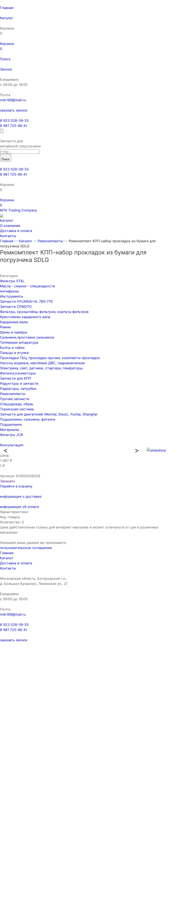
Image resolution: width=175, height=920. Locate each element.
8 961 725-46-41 (13, 125)
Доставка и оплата (16, 563)
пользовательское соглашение (26, 548)
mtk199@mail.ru (13, 100)
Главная (6, 241)
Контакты (8, 568)
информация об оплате (19, 507)
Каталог (25, 241)
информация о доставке (20, 496)
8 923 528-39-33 (14, 120)
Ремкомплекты (50, 241)
